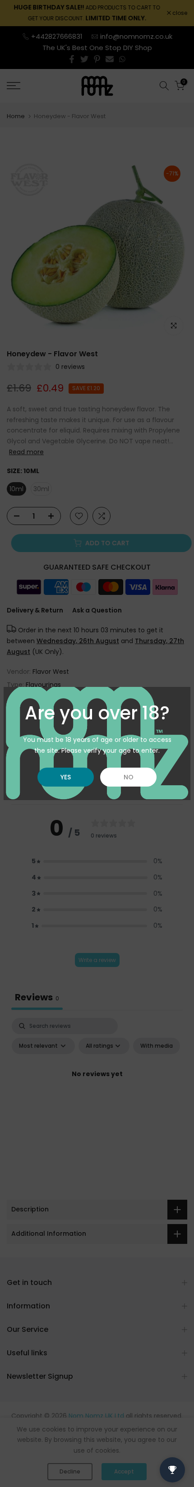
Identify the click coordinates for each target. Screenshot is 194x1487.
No (129, 777)
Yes (65, 777)
